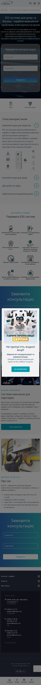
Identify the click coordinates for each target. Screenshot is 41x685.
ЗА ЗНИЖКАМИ (20, 369)
